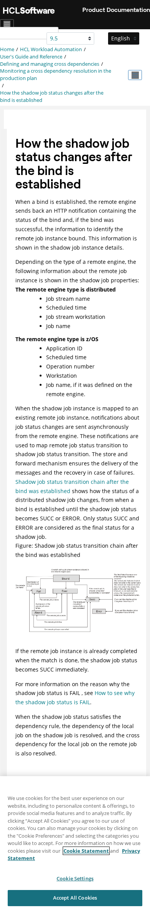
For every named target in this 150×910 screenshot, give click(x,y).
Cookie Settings (75, 878)
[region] (75, 843)
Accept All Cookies (75, 897)
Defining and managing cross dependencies (49, 64)
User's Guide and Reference (31, 56)
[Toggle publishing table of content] (135, 75)
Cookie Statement (86, 850)
